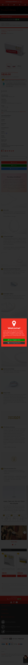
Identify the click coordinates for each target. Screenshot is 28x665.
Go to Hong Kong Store (14, 342)
